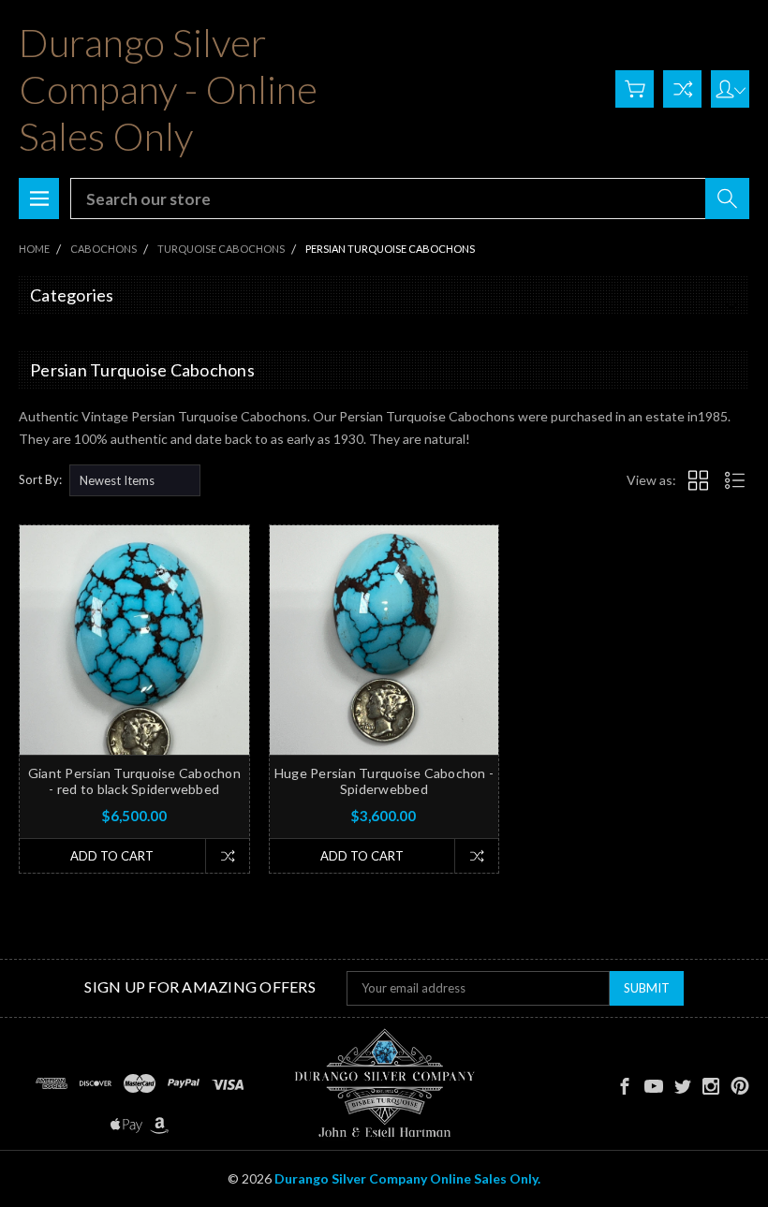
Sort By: (40, 479)
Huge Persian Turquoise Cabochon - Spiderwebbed (384, 781)
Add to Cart (112, 855)
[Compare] (682, 89)
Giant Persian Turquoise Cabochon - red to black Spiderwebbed (134, 781)
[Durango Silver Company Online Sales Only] (384, 1084)
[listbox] (134, 480)
